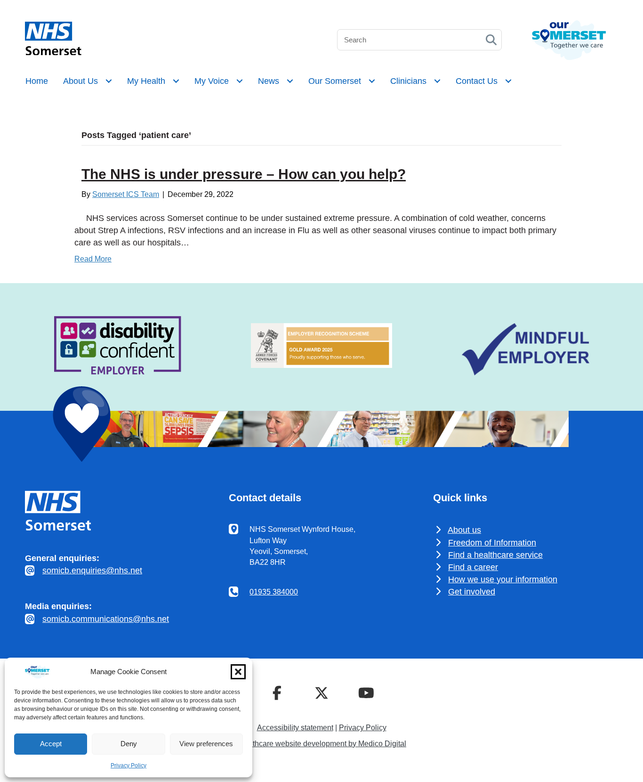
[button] (238, 671)
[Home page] (53, 53)
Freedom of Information (492, 542)
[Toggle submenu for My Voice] (240, 81)
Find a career (473, 567)
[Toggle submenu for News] (290, 81)
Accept (51, 744)
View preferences (206, 744)
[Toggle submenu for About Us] (109, 81)
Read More (93, 259)
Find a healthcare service (495, 555)
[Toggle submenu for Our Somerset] (372, 81)
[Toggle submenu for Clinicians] (437, 81)
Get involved (471, 591)
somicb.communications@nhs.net (105, 619)
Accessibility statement (295, 728)
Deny (129, 744)
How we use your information (502, 579)
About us (464, 530)
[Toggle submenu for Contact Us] (508, 81)
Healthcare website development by (321, 744)
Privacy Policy (128, 765)
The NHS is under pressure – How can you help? (243, 174)
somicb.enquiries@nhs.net (92, 570)
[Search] (491, 40)
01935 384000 (273, 592)
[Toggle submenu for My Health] (176, 81)
